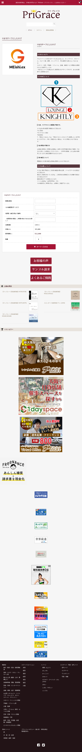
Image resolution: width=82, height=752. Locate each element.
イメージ (43, 665)
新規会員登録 (50, 30)
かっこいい (45, 673)
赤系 (24, 667)
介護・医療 (7, 706)
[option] (17, 59)
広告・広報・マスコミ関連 (11, 714)
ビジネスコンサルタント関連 (12, 725)
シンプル (45, 690)
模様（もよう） (46, 667)
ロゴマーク (65, 670)
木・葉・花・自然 (9, 735)
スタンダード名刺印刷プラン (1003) (54, 303)
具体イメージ (6, 729)
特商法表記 (44, 729)
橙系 (24, 670)
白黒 (24, 685)
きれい (44, 684)
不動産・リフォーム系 (10, 703)
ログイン (39, 30)
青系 (24, 679)
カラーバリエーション (28, 665)
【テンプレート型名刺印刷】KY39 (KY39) (14, 291)
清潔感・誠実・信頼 (9, 738)
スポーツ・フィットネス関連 (12, 700)
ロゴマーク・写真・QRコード (69, 665)
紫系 (24, 682)
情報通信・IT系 (8, 717)
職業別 (4, 665)
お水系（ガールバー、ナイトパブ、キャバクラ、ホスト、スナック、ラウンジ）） (12, 695)
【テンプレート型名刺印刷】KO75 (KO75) (14, 303)
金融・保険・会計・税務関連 (12, 690)
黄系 (24, 673)
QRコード (65, 667)
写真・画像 (65, 676)
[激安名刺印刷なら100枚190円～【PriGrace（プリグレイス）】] (41, 17)
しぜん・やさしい (47, 687)
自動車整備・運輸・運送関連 (12, 682)
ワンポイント (66, 673)
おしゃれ (45, 670)
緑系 (24, 676)
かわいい (45, 676)
